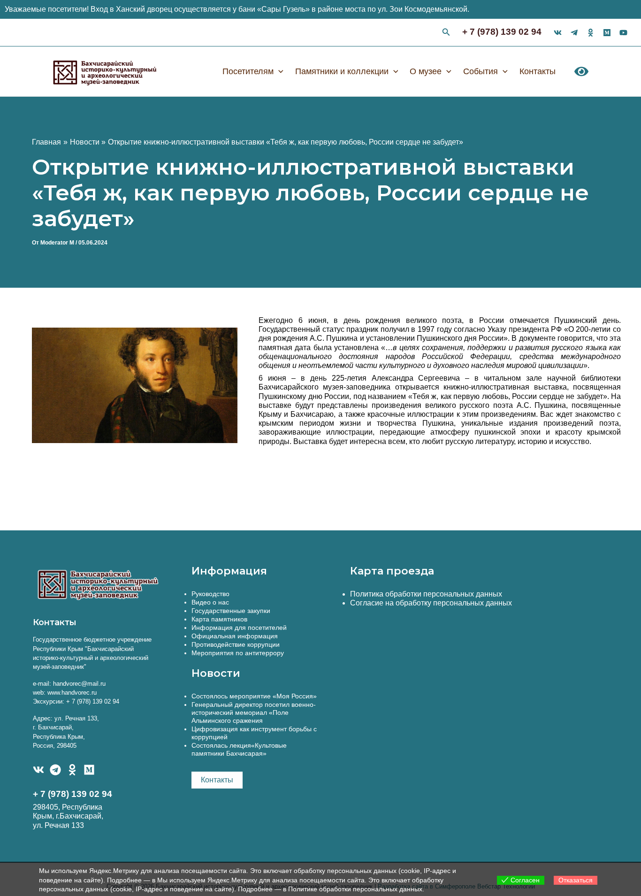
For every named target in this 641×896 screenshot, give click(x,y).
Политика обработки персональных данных (426, 594)
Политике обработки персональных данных (355, 889)
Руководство (210, 593)
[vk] (558, 32)
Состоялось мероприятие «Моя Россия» (254, 696)
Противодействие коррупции (235, 644)
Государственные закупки (230, 610)
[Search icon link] (446, 33)
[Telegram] (55, 769)
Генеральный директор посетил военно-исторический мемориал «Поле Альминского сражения (253, 712)
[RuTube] (623, 32)
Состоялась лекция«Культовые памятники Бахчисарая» (239, 749)
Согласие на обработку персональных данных (431, 603)
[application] (278, 71)
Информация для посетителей (239, 627)
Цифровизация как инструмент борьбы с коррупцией (254, 733)
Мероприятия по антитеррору (237, 653)
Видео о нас (210, 602)
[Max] (607, 32)
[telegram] (574, 32)
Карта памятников (219, 619)
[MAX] (89, 769)
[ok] (590, 32)
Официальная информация (234, 636)
